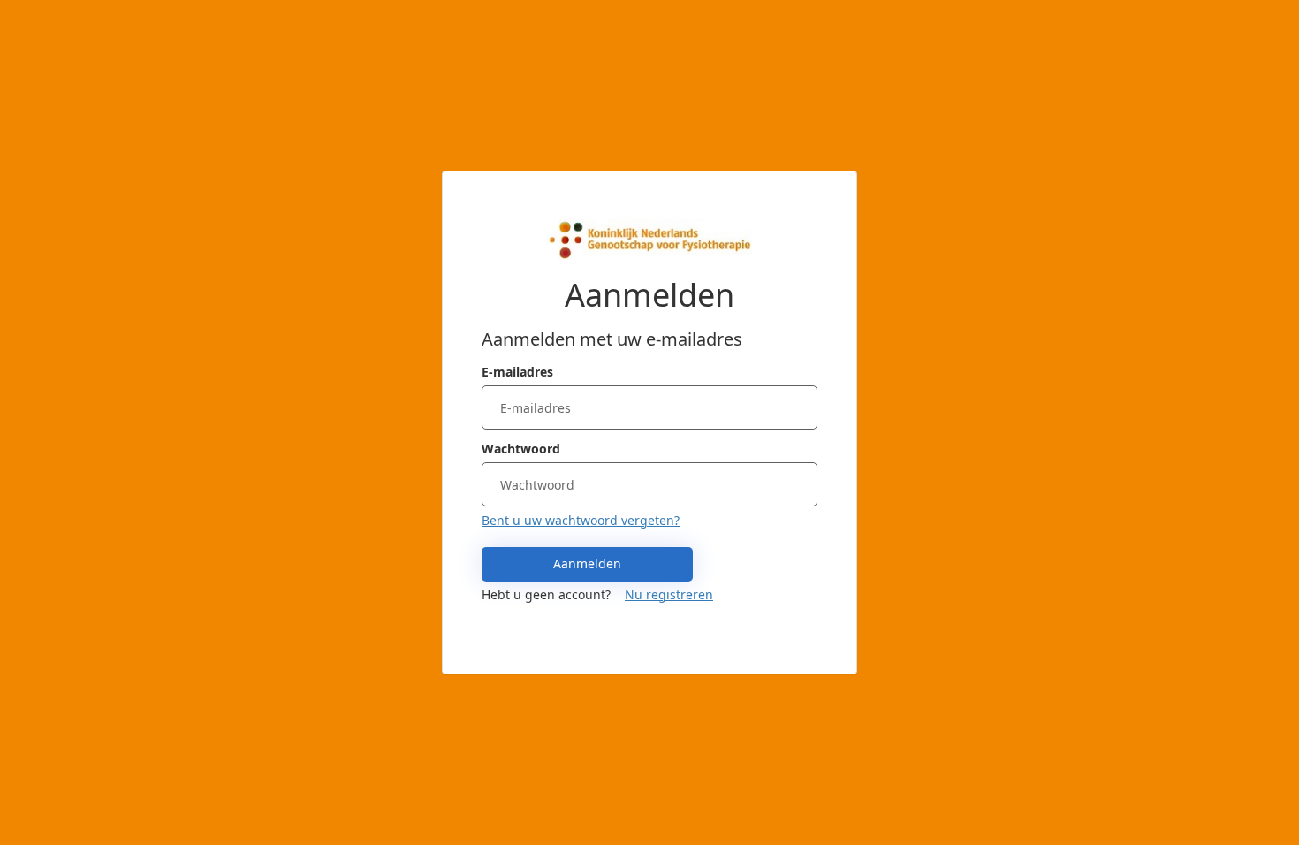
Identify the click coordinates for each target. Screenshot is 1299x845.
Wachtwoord (521, 448)
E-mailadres (517, 371)
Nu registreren (669, 594)
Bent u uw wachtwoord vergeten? (581, 520)
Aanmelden (587, 563)
